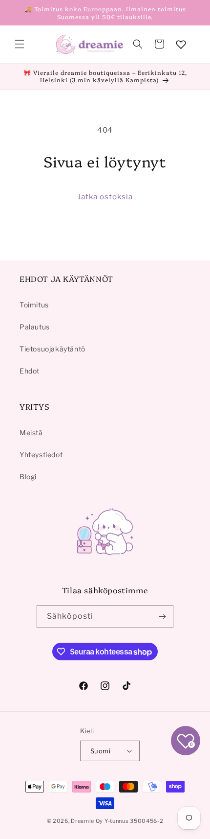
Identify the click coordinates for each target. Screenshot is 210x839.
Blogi (28, 476)
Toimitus (34, 305)
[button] (19, 44)
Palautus (35, 327)
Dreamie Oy (87, 820)
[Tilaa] (162, 616)
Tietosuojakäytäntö (52, 349)
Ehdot (30, 371)
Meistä (31, 432)
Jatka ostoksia (105, 196)
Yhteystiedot (41, 454)
